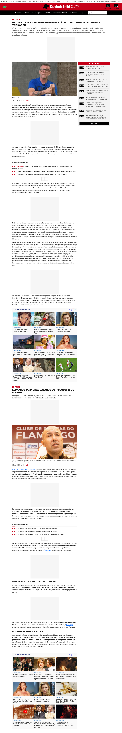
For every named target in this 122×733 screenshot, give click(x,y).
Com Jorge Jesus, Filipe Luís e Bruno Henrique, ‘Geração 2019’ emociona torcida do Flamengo (96, 117)
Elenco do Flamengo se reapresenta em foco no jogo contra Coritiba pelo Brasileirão (47, 171)
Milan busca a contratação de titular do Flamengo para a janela (95, 74)
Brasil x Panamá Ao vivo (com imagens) (67, 1)
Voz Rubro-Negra (60, 13)
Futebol (18, 13)
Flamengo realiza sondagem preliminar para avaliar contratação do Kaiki (43, 174)
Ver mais (94, 123)
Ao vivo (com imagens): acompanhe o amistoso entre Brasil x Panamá (96, 85)
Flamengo (47, 550)
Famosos (73, 13)
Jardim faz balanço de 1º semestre (18, 1)
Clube (27, 13)
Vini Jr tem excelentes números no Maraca (104, 1)
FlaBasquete (37, 13)
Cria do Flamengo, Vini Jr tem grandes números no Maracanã (96, 98)
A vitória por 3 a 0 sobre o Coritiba (23, 469)
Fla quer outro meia (50, 1)
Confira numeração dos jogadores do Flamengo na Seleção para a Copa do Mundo (95, 104)
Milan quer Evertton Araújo (36, 1)
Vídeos (47, 13)
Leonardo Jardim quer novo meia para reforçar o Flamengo (96, 80)
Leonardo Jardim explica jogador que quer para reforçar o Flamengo (96, 92)
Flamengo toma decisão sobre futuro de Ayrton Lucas (95, 110)
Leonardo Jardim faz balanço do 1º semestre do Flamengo (96, 67)
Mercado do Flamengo (85, 1)
